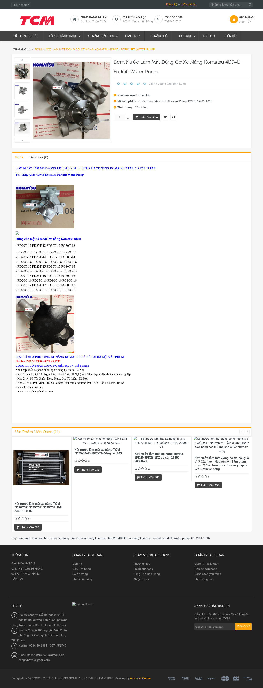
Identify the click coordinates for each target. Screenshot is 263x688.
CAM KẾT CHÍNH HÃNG (27, 568)
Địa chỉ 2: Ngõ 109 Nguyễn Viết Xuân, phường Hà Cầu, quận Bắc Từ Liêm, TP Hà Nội (39, 635)
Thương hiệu (141, 563)
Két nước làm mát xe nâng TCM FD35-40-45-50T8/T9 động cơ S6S (98, 451)
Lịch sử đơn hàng (205, 568)
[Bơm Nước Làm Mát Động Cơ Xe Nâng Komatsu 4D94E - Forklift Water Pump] (22, 71)
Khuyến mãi (141, 579)
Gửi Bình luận (176, 83)
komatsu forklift (163, 538)
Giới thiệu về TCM (23, 563)
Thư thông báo (204, 579)
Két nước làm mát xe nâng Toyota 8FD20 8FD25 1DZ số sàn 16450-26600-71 (159, 457)
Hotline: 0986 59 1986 (32, 645)
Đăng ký (243, 626)
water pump (182, 538)
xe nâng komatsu (140, 538)
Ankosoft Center (140, 678)
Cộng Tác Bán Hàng (146, 574)
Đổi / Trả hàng (81, 568)
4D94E (122, 538)
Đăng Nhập (189, 4)
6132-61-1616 (200, 538)
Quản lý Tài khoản (206, 563)
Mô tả (19, 157)
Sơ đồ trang (80, 574)
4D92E (112, 538)
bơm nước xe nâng (56, 538)
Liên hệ (77, 563)
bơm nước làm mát (30, 538)
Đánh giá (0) (38, 157)
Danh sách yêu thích (207, 574)
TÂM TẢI (17, 578)
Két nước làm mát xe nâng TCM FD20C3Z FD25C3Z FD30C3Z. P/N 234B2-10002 (38, 507)
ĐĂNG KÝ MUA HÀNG (25, 573)
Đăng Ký (171, 4)
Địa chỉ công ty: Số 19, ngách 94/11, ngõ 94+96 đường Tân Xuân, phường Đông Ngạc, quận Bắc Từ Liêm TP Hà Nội (39, 620)
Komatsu (144, 95)
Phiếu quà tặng (82, 579)
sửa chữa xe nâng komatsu (88, 538)
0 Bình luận (156, 83)
